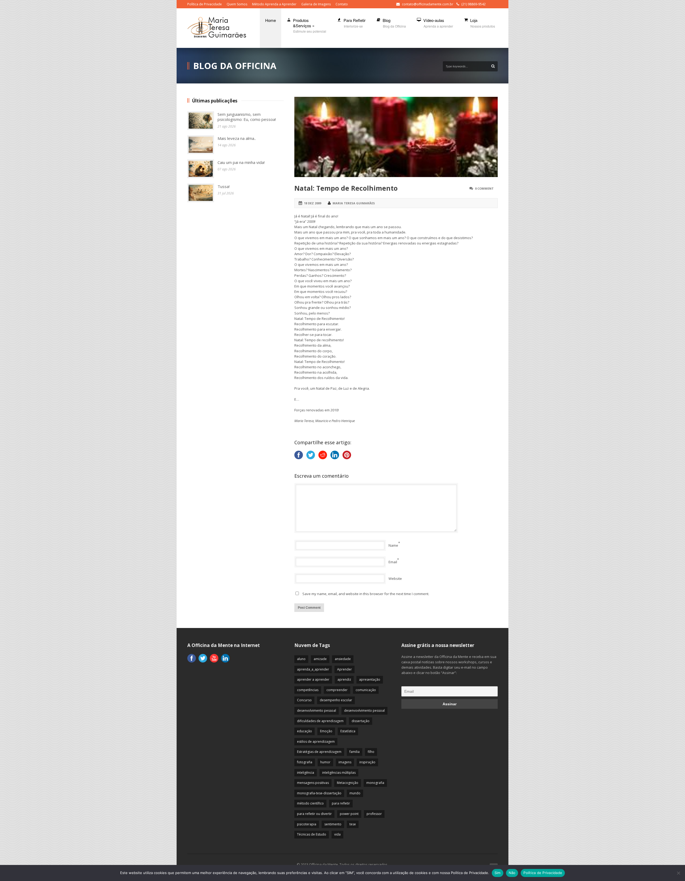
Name (393, 545)
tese (352, 824)
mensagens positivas (313, 782)
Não (512, 873)
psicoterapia (306, 824)
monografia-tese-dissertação (319, 793)
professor (374, 813)
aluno (301, 659)
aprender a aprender (313, 679)
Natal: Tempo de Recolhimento (346, 188)
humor (325, 762)
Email (393, 562)
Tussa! (224, 186)
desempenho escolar (336, 700)
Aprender (344, 669)
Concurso (304, 700)
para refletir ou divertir (314, 813)
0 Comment (484, 188)
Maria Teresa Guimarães (354, 203)
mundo (354, 793)
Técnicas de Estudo (311, 834)
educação (304, 731)
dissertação (361, 721)
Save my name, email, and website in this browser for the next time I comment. (365, 593)
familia (354, 751)
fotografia (304, 762)
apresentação (369, 679)
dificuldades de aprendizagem (320, 721)
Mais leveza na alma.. (237, 138)
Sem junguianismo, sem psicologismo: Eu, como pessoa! (247, 117)
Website (395, 578)
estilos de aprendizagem (316, 741)
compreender (337, 690)
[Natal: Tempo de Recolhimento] (396, 137)
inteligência (305, 772)
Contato (342, 4)
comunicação (366, 690)
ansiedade (343, 659)
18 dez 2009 (312, 203)
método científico (310, 803)
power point (349, 813)
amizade (320, 659)
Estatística (347, 731)
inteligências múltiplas (339, 772)
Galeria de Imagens (316, 4)
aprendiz (344, 679)
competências (307, 690)
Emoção (326, 731)
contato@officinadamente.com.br (427, 4)
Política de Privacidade (204, 4)
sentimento (332, 824)
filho (371, 751)
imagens (344, 762)
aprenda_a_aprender (313, 669)
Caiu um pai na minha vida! (241, 162)
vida (337, 834)
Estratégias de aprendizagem (319, 751)
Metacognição (347, 782)
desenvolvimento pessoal (316, 710)
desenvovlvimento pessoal (364, 710)
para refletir (341, 803)
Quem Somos (237, 4)
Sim (497, 873)
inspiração (367, 762)
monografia (375, 782)
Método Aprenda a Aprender (274, 4)
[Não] (678, 873)
